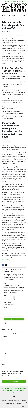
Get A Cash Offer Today (10, 1)
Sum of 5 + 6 (5, 376)
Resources (15, 390)
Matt (5, 33)
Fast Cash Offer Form (7, 260)
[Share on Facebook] (3, 265)
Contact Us (16, 388)
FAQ (3, 390)
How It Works (23, 388)
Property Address (8, 302)
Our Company (20, 1)
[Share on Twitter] (6, 265)
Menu (24, 15)
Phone (5, 307)
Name (5, 295)
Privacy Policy (22, 390)
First (4, 299)
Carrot (23, 406)
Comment (5, 336)
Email (5, 313)
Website (4, 364)
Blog (14, 392)
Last (15, 299)
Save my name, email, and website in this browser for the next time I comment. (12, 372)
